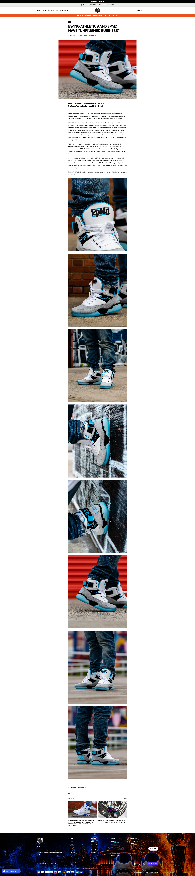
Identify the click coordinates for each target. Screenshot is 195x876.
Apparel (72, 850)
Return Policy (114, 844)
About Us (93, 841)
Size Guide (93, 852)
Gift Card (73, 852)
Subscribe (153, 848)
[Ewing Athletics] (97, 10)
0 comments (92, 35)
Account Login (94, 844)
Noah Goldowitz (82, 787)
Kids (72, 844)
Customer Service (115, 855)
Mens (72, 841)
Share (72, 793)
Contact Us (113, 841)
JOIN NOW (115, 15)
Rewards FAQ (114, 850)
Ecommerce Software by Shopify (151, 872)
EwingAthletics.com (121, 172)
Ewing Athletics (140, 872)
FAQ (112, 852)
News (92, 847)
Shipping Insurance (95, 850)
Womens (73, 847)
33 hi (70, 22)
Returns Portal (114, 847)
